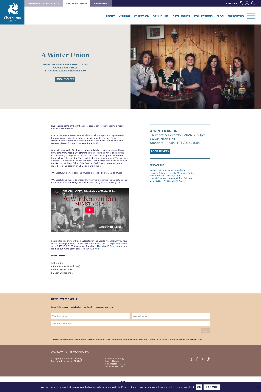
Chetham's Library (12, 12)
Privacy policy (79, 352)
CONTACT (231, 3)
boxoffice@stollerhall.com (114, 243)
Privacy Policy (197, 339)
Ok (199, 387)
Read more (212, 387)
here (100, 248)
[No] (257, 387)
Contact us (59, 352)
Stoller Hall (101, 3)
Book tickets (65, 79)
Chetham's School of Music (44, 3)
